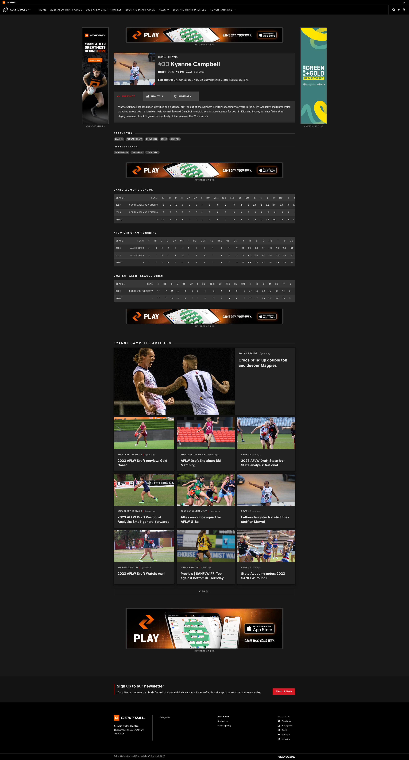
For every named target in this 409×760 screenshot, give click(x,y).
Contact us (222, 721)
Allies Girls (137, 248)
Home (42, 9)
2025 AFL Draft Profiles (189, 9)
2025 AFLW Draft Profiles (104, 9)
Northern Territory (141, 291)
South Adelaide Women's (143, 205)
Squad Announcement (194, 511)
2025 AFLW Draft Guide (66, 9)
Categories (165, 717)
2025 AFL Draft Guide (140, 9)
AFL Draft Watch (128, 568)
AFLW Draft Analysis (130, 455)
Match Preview (190, 568)
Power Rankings (221, 9)
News (162, 9)
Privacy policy (224, 726)
